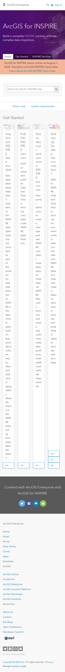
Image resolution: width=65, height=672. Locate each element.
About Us (8, 612)
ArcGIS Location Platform (17, 589)
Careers (7, 617)
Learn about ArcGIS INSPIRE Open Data (32, 70)
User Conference (12, 627)
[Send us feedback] (43, 503)
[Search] (48, 4)
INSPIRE (30, 36)
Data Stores (9, 546)
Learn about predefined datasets (55, 465)
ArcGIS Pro (9, 579)
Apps (6, 556)
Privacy (49, 662)
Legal (23, 666)
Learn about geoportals (40, 465)
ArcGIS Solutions (12, 599)
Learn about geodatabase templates (9, 465)
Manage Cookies (11, 666)
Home (8, 56)
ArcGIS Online (10, 574)
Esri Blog (8, 622)
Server (6, 541)
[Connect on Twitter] (22, 503)
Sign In (58, 4)
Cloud (6, 551)
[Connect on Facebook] (29, 503)
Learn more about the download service (55, 459)
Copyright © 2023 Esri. (14, 662)
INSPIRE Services (41, 56)
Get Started (22, 56)
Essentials (8, 561)
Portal (6, 536)
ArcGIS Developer (13, 594)
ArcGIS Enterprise (18, 4)
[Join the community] (36, 503)
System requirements (42, 106)
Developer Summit (13, 632)
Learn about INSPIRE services (25, 465)
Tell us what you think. (15, 654)
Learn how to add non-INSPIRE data (55, 453)
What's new (19, 106)
